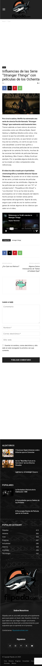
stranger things (16, 240)
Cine (9, 21)
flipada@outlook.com (20, 630)
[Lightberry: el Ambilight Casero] (8, 475)
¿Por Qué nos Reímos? (10, 266)
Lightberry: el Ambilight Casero (26, 472)
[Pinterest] (15, 88)
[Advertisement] (21, 44)
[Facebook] (4, 88)
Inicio (3, 21)
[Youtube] (32, 646)
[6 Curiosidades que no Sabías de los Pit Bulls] (8, 503)
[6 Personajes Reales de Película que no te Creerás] (8, 514)
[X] (9, 88)
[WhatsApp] (20, 88)
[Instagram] (15, 646)
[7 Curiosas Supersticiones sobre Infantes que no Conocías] (8, 453)
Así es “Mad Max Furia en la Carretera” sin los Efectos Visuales (25, 463)
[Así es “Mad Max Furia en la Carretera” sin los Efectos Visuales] (8, 464)
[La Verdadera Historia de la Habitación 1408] (8, 492)
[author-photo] (21, 290)
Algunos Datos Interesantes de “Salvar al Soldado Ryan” (31, 268)
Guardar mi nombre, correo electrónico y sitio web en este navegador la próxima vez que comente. (20, 347)
